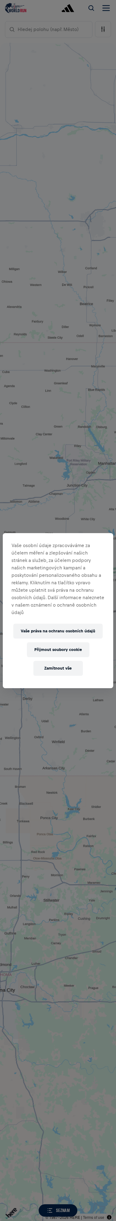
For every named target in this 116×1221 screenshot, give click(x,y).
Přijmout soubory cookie (58, 649)
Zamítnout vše (58, 668)
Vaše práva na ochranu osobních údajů (58, 631)
